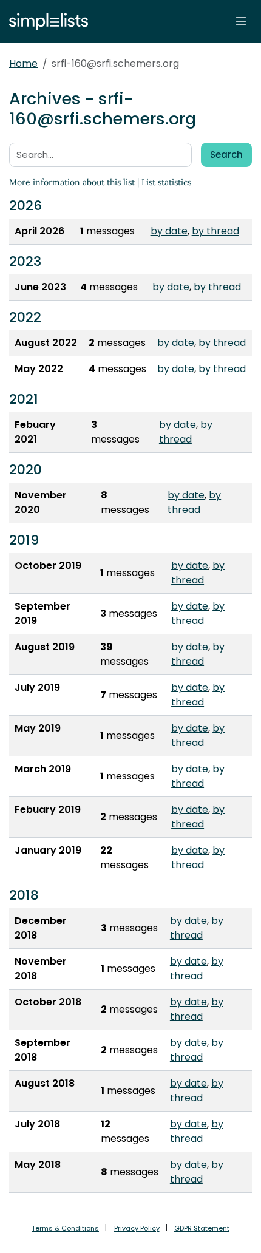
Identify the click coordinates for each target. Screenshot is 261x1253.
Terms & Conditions (65, 1228)
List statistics (166, 182)
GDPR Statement (201, 1228)
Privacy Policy (137, 1228)
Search (226, 154)
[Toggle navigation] (241, 21)
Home (23, 63)
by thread (215, 231)
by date (169, 231)
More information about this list (72, 182)
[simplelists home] (45, 21)
